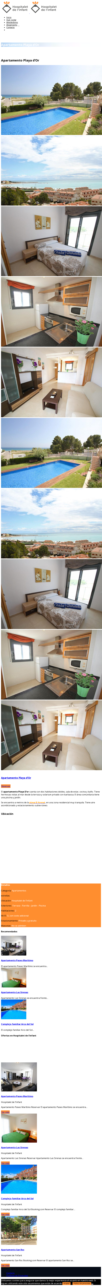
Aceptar (66, 1284)
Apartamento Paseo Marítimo (17, 960)
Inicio (8, 17)
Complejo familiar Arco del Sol (17, 1024)
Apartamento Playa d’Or (16, 777)
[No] (92, 1284)
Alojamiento (11, 25)
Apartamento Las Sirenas (14, 992)
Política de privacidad (82, 1284)
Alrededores (12, 22)
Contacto (10, 27)
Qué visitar (11, 20)
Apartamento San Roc (12, 1249)
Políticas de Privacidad (17, 1275)
